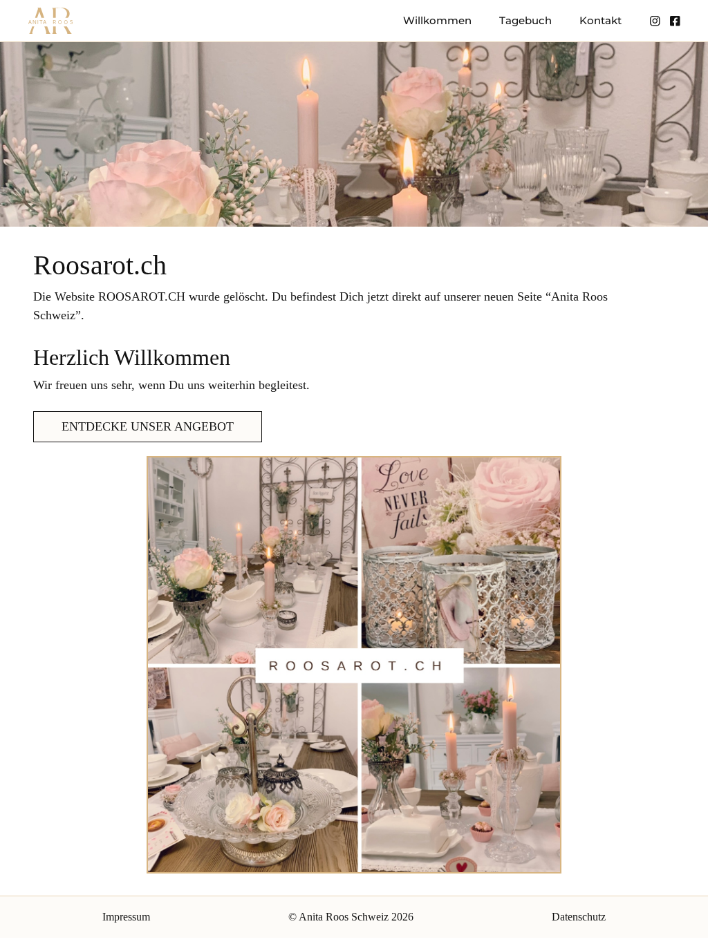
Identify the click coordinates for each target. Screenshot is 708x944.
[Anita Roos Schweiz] (50, 20)
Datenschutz (579, 917)
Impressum (126, 917)
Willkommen (437, 20)
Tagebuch (525, 20)
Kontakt (600, 20)
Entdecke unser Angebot (148, 426)
